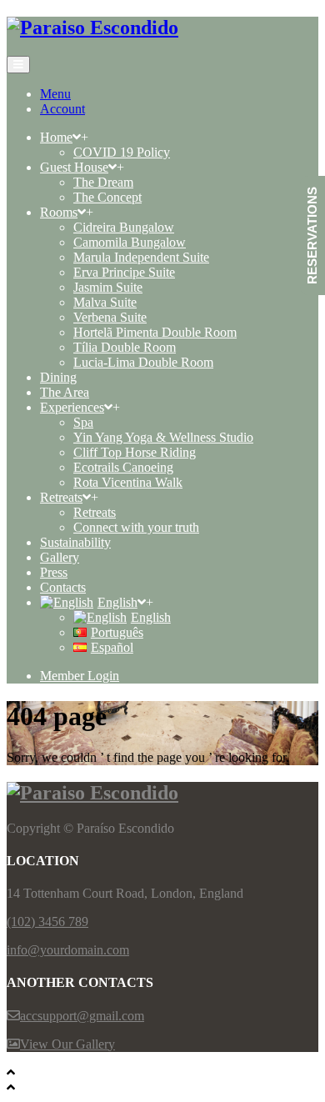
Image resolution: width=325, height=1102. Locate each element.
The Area (64, 392)
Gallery (59, 557)
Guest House (74, 167)
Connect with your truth (136, 527)
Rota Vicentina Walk (127, 482)
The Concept (107, 197)
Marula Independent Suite (141, 257)
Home (56, 137)
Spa (83, 422)
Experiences (72, 407)
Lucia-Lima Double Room (143, 362)
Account (62, 109)
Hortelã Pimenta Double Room (155, 332)
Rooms (59, 212)
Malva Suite (105, 302)
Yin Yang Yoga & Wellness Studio (163, 437)
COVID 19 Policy (121, 152)
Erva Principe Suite (124, 272)
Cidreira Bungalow (123, 227)
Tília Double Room (124, 347)
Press (54, 572)
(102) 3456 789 (47, 921)
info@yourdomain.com (68, 950)
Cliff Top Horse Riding (134, 452)
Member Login (79, 676)
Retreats (61, 497)
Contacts (63, 587)
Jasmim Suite (107, 287)
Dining (58, 377)
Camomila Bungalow (129, 242)
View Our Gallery (67, 1044)
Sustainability (75, 542)
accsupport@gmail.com (82, 1016)
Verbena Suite (110, 317)
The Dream (103, 182)
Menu (55, 94)
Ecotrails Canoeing (123, 467)
